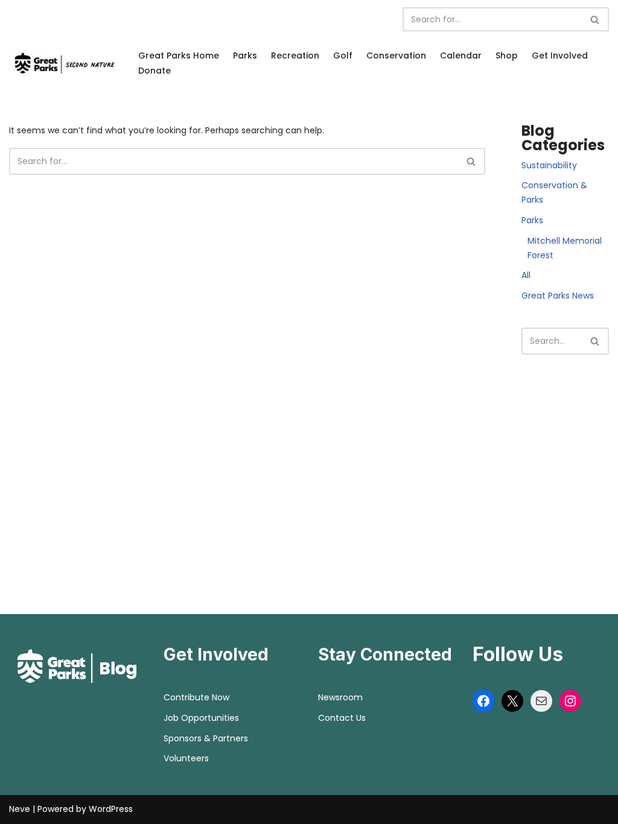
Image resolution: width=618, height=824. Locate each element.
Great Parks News (557, 296)
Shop (506, 55)
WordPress (111, 809)
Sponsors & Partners (206, 738)
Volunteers (186, 758)
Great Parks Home (178, 55)
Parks (245, 55)
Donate (154, 71)
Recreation (295, 55)
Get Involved (560, 55)
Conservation (396, 55)
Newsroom (340, 697)
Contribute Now (196, 697)
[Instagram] (570, 701)
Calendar (461, 55)
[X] (512, 701)
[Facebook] (483, 701)
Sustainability (549, 165)
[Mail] (541, 701)
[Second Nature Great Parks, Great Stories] (63, 63)
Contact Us (342, 718)
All (525, 275)
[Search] (595, 19)
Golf (342, 55)
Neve (19, 809)
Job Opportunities (201, 718)
